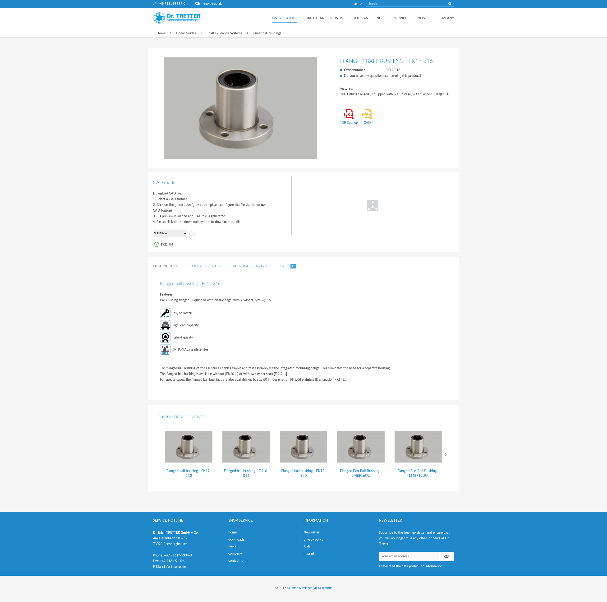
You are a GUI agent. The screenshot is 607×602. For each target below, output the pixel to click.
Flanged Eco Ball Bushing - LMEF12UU (418, 473)
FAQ (287, 266)
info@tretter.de (212, 3)
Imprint (309, 553)
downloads (236, 539)
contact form (238, 560)
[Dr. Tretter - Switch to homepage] (181, 18)
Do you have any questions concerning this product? (382, 76)
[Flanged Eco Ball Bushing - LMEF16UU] (361, 446)
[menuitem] (174, 4)
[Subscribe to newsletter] (446, 556)
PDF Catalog (349, 123)
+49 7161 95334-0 (171, 3)
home (232, 532)
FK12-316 (167, 244)
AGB (307, 546)
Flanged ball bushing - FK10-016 (246, 473)
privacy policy (313, 539)
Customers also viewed (182, 417)
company (235, 553)
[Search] (450, 4)
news (232, 546)
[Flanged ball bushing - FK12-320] (303, 446)
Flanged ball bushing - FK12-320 (303, 473)
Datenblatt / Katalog (251, 266)
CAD (367, 123)
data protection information (422, 566)
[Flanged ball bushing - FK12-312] (189, 446)
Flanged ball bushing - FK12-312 (188, 473)
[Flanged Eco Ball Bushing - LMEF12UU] (418, 446)
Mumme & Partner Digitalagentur (309, 588)
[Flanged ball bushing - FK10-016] (246, 446)
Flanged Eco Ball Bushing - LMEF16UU (361, 473)
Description (165, 266)
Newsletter (311, 532)
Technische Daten (203, 266)
